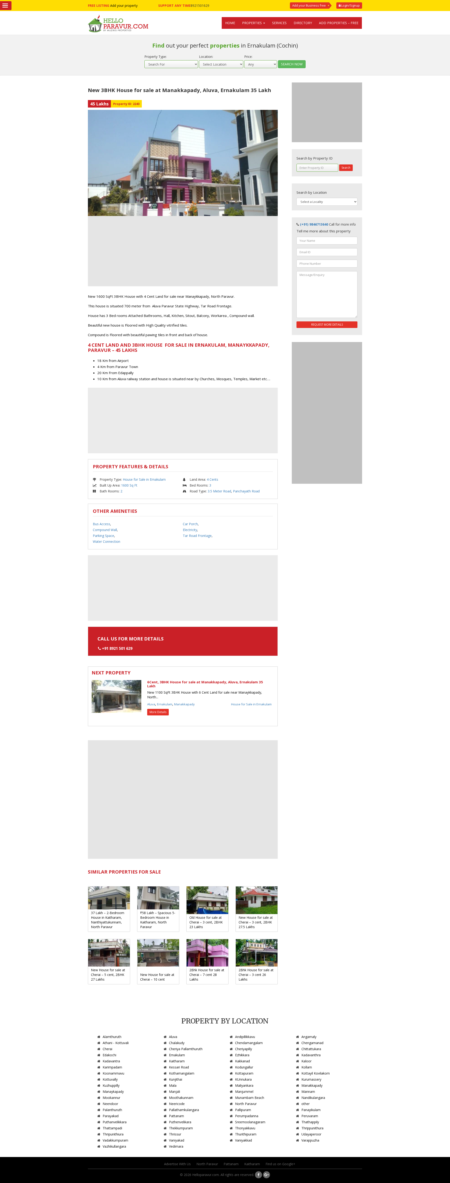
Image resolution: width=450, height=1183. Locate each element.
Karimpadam (112, 1067)
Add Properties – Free (338, 23)
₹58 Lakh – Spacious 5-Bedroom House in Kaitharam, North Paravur (157, 920)
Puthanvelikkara (115, 1122)
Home (230, 23)
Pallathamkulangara (184, 1110)
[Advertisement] (183, 251)
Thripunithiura (113, 1134)
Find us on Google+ (280, 1164)
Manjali (174, 1091)
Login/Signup (350, 5)
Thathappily (310, 1122)
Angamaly (308, 1036)
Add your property (124, 5)
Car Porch (190, 524)
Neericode (177, 1103)
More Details (158, 712)
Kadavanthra (311, 1055)
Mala (172, 1085)
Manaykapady (113, 1091)
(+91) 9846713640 (314, 224)
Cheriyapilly (243, 1049)
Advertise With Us (177, 1164)
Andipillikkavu (245, 1036)
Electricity (190, 530)
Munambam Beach (249, 1097)
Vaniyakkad (243, 1140)
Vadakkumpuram (115, 1140)
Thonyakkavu (245, 1128)
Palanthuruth (112, 1110)
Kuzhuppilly (111, 1085)
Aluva (151, 704)
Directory (303, 23)
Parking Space (103, 535)
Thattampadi (112, 1128)
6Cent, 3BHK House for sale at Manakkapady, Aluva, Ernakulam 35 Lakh (205, 684)
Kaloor (306, 1061)
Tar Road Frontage (197, 535)
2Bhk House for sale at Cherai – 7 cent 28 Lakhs (206, 975)
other (305, 1103)
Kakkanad (242, 1061)
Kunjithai (175, 1079)
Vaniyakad (176, 1140)
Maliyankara (244, 1085)
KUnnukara (243, 1079)
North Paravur (246, 1103)
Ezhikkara (242, 1055)
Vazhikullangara (114, 1146)
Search (345, 168)
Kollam (306, 1067)
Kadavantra (111, 1061)
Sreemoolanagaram (250, 1122)
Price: (248, 56)
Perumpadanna (246, 1116)
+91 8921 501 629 (117, 648)
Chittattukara (311, 1049)
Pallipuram (243, 1110)
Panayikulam (311, 1110)
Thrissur (175, 1134)
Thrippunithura (312, 1128)
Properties (252, 23)
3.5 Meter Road (219, 491)
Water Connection (106, 541)
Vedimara (176, 1146)
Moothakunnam (181, 1097)
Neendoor (110, 1103)
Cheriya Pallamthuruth (185, 1049)
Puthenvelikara (180, 1122)
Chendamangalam (249, 1043)
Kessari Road (179, 1067)
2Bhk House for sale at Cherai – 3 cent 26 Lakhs (256, 975)
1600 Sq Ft (129, 485)
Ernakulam (164, 704)
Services (279, 23)
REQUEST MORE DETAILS (327, 325)
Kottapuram (244, 1073)
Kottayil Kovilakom (315, 1073)
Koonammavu (113, 1073)
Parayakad (111, 1116)
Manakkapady (184, 704)
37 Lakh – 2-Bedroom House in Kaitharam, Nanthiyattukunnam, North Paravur (107, 920)
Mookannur (111, 1097)
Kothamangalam (181, 1073)
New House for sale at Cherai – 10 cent (157, 977)
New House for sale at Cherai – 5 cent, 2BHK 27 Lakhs (108, 975)
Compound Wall (105, 530)
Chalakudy (176, 1043)
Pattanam (176, 1116)
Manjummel (244, 1091)
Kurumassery (311, 1079)
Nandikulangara (313, 1097)
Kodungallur (244, 1067)
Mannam (308, 1091)
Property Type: (155, 56)
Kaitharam (177, 1061)
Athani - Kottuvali (116, 1043)
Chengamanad (312, 1043)
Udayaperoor (311, 1134)
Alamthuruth (112, 1036)
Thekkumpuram (181, 1128)
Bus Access (101, 524)
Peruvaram (309, 1116)
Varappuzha (310, 1140)
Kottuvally (110, 1079)
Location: (206, 56)
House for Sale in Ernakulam (144, 479)
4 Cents (212, 479)
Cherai (107, 1049)
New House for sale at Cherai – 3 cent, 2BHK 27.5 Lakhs (256, 922)
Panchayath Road (246, 491)
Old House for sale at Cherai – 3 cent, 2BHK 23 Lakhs (206, 922)
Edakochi (109, 1055)
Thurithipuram (245, 1134)
